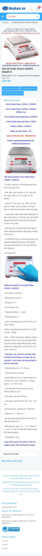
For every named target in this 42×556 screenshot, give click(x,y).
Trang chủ (5, 541)
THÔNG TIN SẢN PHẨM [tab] (11, 100)
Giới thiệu (5, 545)
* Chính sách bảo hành (28, 89)
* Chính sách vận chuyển (11, 89)
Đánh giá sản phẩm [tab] (11, 454)
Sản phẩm (5, 548)
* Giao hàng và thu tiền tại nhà (13, 93)
